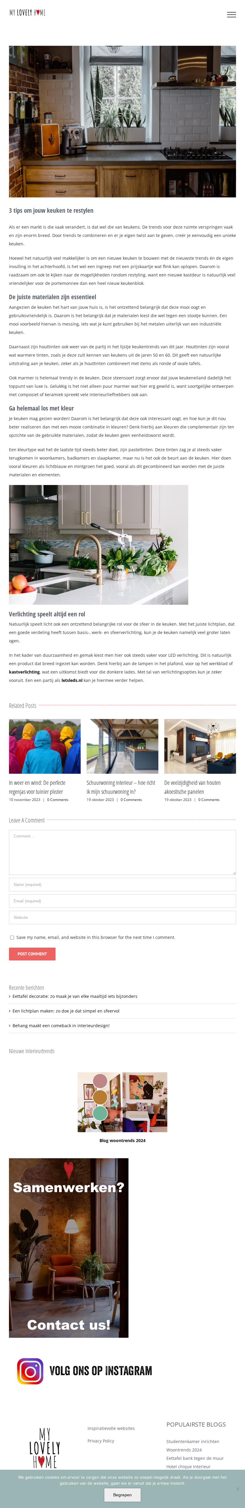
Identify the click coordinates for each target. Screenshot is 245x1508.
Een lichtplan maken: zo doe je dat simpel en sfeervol (66, 1011)
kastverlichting (24, 672)
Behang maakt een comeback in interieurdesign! (61, 1025)
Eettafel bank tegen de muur (195, 1458)
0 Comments (53, 799)
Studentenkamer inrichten (192, 1441)
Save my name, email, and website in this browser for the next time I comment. (95, 937)
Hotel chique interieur (188, 1466)
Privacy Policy (101, 1441)
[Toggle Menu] (231, 14)
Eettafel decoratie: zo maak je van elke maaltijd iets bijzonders (75, 996)
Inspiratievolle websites (111, 1428)
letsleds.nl (72, 680)
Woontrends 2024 (184, 1450)
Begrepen (122, 1494)
